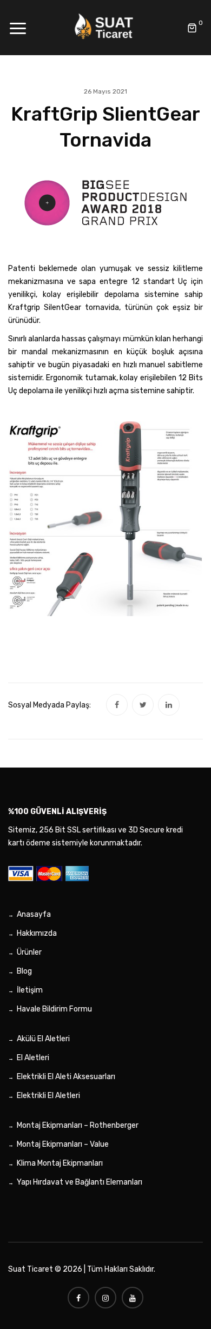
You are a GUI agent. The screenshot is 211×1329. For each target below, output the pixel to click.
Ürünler (29, 952)
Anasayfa (34, 914)
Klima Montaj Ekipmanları (60, 1163)
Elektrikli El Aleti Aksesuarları (66, 1076)
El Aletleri (33, 1057)
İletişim (30, 990)
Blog (24, 971)
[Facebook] (117, 705)
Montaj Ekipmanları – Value (63, 1144)
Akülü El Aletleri (43, 1038)
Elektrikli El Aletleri (48, 1095)
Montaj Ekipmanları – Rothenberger (78, 1125)
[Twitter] (143, 705)
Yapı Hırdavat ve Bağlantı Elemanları (79, 1182)
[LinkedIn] (169, 705)
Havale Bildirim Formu (54, 1009)
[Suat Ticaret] (105, 27)
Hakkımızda (37, 933)
